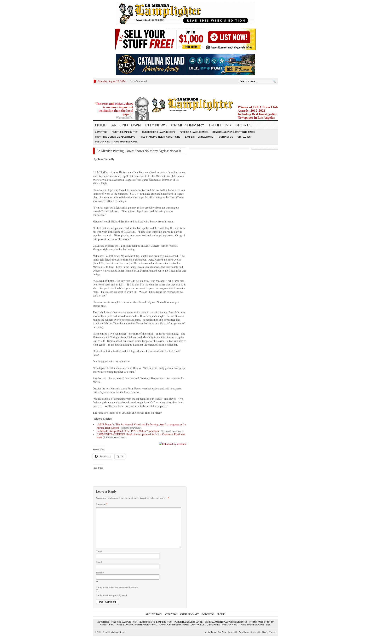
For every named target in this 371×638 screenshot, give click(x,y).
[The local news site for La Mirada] (185, 104)
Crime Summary (187, 125)
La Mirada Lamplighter (114, 631)
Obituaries (244, 137)
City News (156, 125)
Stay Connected (138, 81)
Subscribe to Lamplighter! (158, 132)
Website (100, 572)
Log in (207, 631)
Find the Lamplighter (125, 132)
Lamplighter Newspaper (199, 137)
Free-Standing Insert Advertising (160, 137)
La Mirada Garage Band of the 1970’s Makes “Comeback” (128, 431)
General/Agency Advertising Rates (233, 132)
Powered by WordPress (238, 631)
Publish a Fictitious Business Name (116, 142)
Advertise (101, 132)
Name (99, 551)
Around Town (126, 125)
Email (99, 562)
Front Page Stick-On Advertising (115, 137)
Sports (243, 125)
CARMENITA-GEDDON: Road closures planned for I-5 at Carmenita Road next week (141, 435)
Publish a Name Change (194, 132)
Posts (213, 631)
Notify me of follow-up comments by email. (117, 587)
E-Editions (220, 125)
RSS (268, 625)
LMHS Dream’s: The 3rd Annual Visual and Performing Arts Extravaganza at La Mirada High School (141, 425)
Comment (101, 504)
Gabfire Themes (269, 631)
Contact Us (226, 137)
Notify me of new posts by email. (112, 595)
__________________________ (185, 51)
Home (101, 125)
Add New (222, 631)
